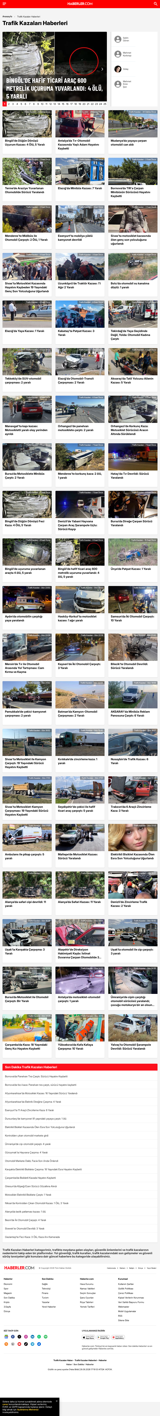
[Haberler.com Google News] (6, 1337)
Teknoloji (46, 1288)
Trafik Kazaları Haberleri (28, 16)
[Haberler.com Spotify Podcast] (45, 1337)
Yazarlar (46, 1302)
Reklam (122, 1268)
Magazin (8, 1293)
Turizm (45, 1297)
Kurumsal (123, 1278)
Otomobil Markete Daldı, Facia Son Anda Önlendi (31, 1160)
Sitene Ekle (123, 1320)
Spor (6, 1288)
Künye (140, 1268)
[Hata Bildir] (74, 1369)
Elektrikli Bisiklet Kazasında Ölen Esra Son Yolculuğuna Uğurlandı (40, 1127)
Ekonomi (8, 1284)
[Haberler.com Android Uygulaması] (103, 1337)
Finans (45, 1293)
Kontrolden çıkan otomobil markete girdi (26, 1135)
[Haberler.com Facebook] (12, 1337)
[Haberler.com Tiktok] (25, 1344)
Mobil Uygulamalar (127, 1311)
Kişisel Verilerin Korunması (131, 1297)
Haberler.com (87, 1278)
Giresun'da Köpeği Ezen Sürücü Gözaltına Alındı (31, 1186)
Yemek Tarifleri (87, 1306)
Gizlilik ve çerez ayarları (58, 1369)
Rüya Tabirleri (86, 1302)
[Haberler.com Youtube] (19, 1344)
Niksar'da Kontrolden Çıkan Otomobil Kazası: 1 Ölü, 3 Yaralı (36, 1203)
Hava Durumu (86, 1284)
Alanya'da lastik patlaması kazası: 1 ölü (25, 1211)
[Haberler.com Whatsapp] (39, 1337)
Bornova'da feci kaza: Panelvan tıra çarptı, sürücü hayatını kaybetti (40, 1084)
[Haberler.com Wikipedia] (12, 1344)
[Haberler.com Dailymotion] (39, 1344)
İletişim (131, 1268)
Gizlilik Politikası (125, 1288)
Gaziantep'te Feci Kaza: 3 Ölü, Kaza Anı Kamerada (32, 1237)
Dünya (7, 1311)
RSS (120, 1315)
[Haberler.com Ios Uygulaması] (88, 1337)
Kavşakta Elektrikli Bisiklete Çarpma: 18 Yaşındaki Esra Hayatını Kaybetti (43, 1169)
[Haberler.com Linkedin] (32, 1337)
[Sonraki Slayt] (102, 69)
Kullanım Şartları (126, 1284)
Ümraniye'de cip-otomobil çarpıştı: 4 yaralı (27, 1144)
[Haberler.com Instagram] (25, 1337)
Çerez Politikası (125, 1293)
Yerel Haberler (49, 1306)
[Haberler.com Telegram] (32, 1344)
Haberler (8, 1278)
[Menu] (4, 4)
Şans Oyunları (87, 1297)
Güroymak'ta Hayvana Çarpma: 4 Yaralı (26, 1152)
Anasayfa (7, 16)
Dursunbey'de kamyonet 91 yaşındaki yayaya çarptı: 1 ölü (35, 1118)
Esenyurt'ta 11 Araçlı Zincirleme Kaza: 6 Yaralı (29, 1110)
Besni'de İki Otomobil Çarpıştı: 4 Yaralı (25, 1220)
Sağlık (45, 1284)
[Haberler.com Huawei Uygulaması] (118, 1337)
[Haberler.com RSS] (6, 1344)
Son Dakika (9, 1297)
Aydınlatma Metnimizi (27, 1409)
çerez (5, 1404)
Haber (69, 1364)
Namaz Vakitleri (87, 1288)
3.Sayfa (7, 1306)
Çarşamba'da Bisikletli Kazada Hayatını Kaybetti (30, 1177)
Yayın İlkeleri (151, 1268)
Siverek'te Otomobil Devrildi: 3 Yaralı (24, 1228)
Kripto (7, 1302)
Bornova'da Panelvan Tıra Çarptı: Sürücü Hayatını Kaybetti (36, 1076)
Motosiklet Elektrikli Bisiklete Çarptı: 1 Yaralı (28, 1194)
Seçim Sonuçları (88, 1293)
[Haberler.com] (19, 1268)
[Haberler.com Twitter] (19, 1337)
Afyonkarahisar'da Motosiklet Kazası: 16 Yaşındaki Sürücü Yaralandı (41, 1093)
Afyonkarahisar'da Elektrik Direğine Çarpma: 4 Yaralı (33, 1101)
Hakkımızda (111, 1268)
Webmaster (123, 1306)
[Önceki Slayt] (7, 69)
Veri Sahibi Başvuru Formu (131, 1302)
